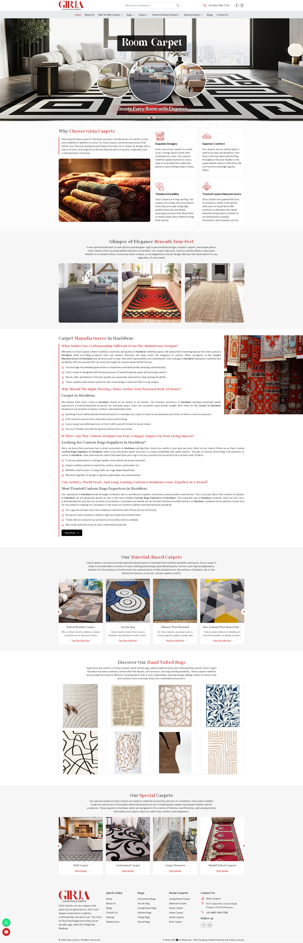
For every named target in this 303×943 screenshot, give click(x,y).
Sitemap (110, 917)
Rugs (129, 14)
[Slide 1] (149, 118)
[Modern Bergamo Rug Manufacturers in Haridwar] (175, 705)
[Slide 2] (151, 118)
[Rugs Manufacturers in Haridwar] (151, 293)
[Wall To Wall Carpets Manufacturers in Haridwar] (88, 293)
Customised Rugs (147, 898)
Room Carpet (176, 907)
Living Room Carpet (179, 898)
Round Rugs (144, 921)
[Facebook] (236, 5)
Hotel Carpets (176, 917)
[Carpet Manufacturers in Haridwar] (214, 293)
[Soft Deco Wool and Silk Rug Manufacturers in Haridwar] (222, 705)
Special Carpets (192, 14)
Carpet (142, 14)
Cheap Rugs (144, 917)
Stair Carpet (175, 921)
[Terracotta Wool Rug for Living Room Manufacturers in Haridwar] (222, 752)
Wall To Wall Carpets (109, 14)
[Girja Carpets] (71, 5)
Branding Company (235, 940)
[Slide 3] (154, 118)
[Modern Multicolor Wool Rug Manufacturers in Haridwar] (80, 752)
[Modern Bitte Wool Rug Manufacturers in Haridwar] (80, 705)
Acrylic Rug (144, 903)
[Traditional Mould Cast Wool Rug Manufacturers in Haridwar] (127, 705)
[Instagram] (242, 5)
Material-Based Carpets (165, 14)
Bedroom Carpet (178, 903)
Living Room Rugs (147, 907)
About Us (89, 14)
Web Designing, (200, 940)
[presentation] (59, 611)
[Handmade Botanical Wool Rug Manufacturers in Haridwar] (127, 752)
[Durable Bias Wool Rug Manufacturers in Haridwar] (175, 752)
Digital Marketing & (217, 940)
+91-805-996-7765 (218, 5)
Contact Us (222, 14)
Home (78, 14)
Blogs (210, 14)
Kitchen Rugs (145, 912)
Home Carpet (176, 912)
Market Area (112, 921)
